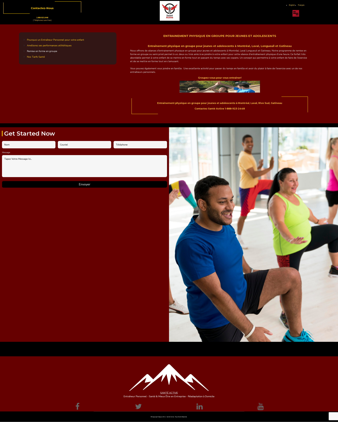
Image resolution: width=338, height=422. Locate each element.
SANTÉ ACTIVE (169, 392)
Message (6, 152)
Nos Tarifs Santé (36, 56)
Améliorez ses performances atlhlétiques (49, 45)
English (292, 5)
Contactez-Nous (42, 8)
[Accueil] (170, 10)
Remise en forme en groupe (42, 51)
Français (301, 5)
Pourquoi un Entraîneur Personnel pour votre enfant (55, 39)
